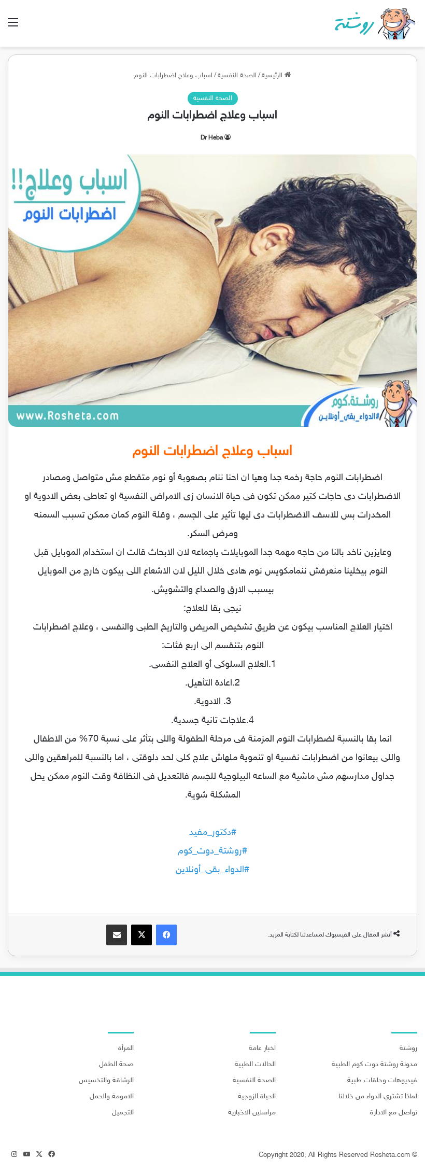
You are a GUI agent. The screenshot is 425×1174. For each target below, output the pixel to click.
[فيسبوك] (166, 935)
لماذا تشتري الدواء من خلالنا (377, 1097)
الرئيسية (273, 76)
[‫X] (141, 935)
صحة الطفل (116, 1064)
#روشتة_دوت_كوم (212, 851)
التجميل (123, 1113)
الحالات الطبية (255, 1064)
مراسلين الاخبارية (252, 1113)
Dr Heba (212, 138)
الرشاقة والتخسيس (106, 1081)
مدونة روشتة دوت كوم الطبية (374, 1064)
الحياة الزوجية (257, 1097)
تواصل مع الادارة (393, 1113)
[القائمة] (13, 27)
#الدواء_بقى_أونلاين (212, 870)
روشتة (408, 1048)
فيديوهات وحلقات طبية (382, 1081)
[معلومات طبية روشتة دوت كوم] (372, 23)
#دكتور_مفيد (212, 832)
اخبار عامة (262, 1048)
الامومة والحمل (112, 1097)
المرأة (126, 1048)
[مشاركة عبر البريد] (116, 935)
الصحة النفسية (237, 76)
